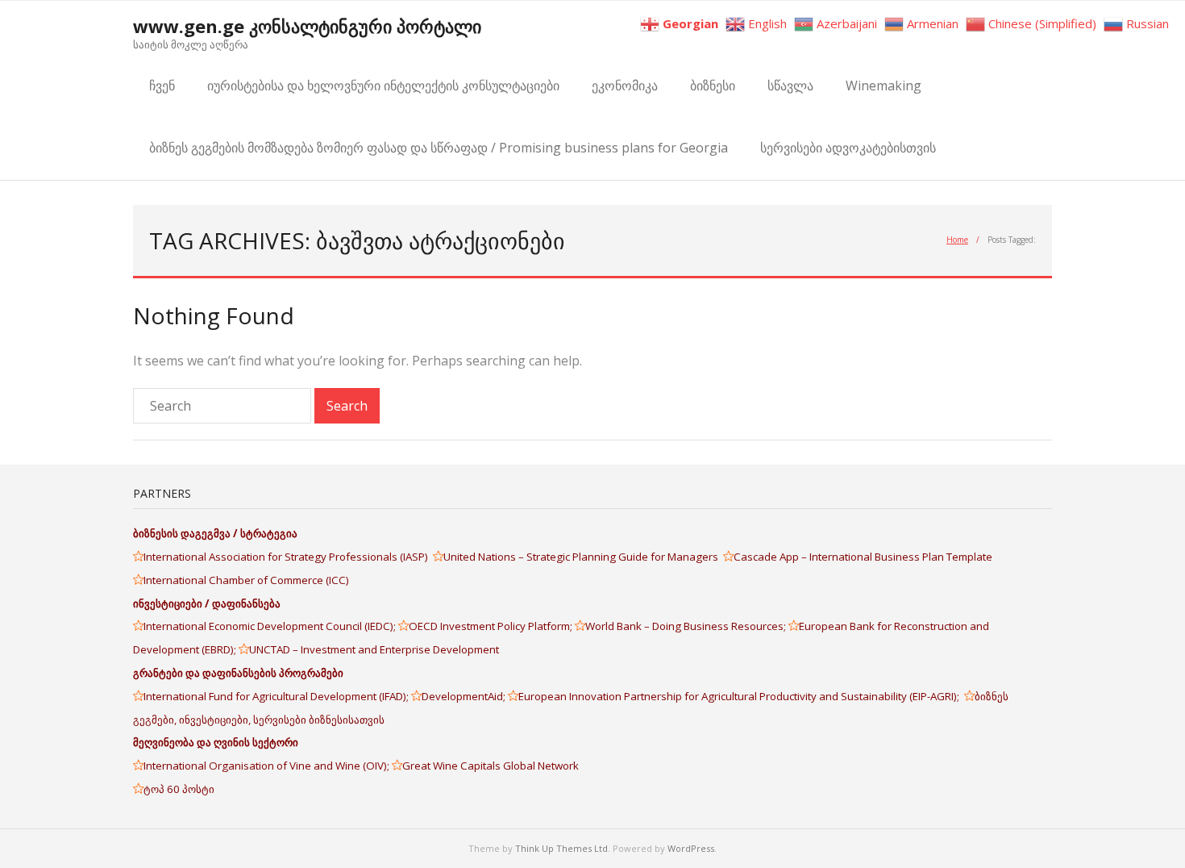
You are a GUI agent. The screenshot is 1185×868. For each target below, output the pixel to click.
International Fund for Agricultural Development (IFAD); (277, 696)
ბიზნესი (712, 85)
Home (957, 239)
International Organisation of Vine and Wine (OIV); (267, 765)
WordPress (690, 848)
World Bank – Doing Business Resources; (686, 626)
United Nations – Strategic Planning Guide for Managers (583, 556)
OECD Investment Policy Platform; (492, 626)
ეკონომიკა (625, 85)
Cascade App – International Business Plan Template (864, 556)
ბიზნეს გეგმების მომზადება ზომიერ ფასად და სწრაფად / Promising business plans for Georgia (438, 147)
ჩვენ (162, 85)
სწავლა (790, 85)
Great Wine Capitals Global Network (490, 765)
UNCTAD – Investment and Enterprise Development (374, 649)
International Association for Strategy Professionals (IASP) (288, 556)
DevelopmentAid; (465, 696)
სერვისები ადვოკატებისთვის (848, 147)
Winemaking (883, 85)
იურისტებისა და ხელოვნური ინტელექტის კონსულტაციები (383, 85)
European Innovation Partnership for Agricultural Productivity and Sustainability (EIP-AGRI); (741, 696)
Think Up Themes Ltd (561, 848)
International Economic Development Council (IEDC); (270, 626)
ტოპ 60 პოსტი (178, 789)
